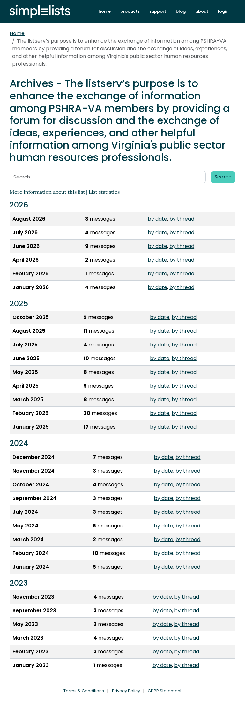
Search (223, 176)
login (223, 11)
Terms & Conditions (83, 691)
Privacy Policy (126, 691)
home (105, 11)
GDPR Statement (165, 691)
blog (181, 11)
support (157, 11)
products (130, 11)
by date (157, 218)
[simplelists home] (40, 11)
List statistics (104, 192)
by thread (181, 218)
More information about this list (47, 192)
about (201, 11)
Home (17, 33)
